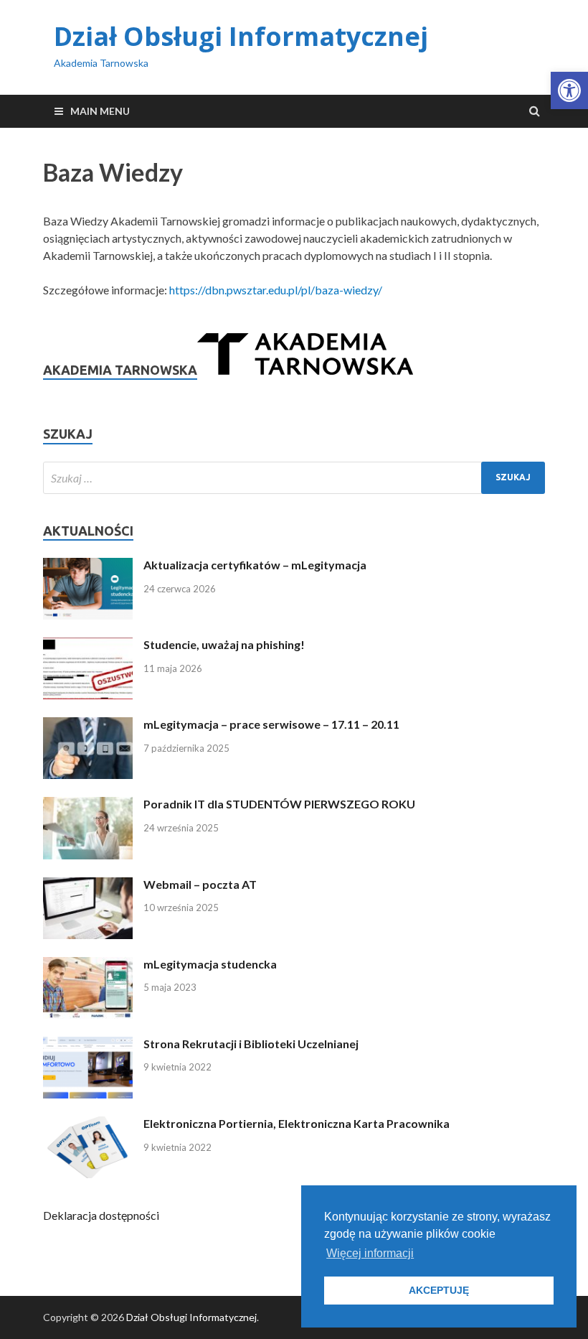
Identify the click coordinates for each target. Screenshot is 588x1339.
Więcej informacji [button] (370, 1253)
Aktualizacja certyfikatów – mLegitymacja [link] (254, 564)
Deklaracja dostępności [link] (101, 1215)
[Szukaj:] (294, 478)
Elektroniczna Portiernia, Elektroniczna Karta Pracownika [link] (296, 1123)
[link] (569, 90)
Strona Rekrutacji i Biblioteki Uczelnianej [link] (251, 1043)
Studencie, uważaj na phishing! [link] (224, 644)
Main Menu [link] (100, 111)
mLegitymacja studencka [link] (210, 964)
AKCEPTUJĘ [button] (439, 1290)
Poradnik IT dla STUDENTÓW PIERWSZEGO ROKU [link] (279, 804)
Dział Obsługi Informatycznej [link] (241, 36)
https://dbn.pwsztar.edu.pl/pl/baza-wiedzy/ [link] (275, 290)
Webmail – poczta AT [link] (200, 884)
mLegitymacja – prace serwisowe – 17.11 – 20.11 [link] (271, 724)
